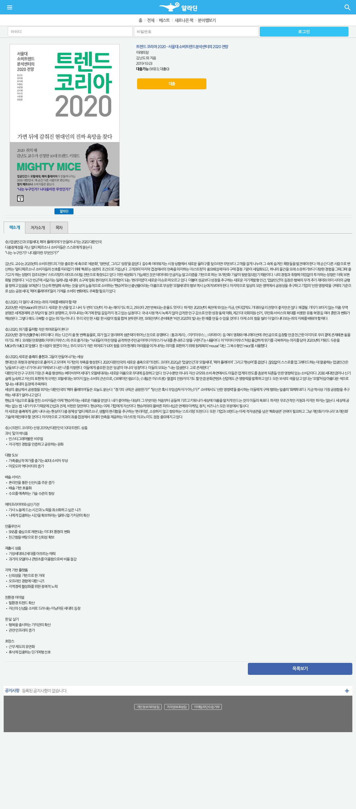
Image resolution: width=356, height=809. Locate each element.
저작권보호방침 (176, 707)
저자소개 (37, 228)
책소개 (14, 227)
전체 (150, 20)
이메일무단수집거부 (206, 707)
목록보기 (300, 669)
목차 (59, 228)
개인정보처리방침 (148, 707)
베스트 (164, 20)
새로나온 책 (184, 20)
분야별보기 (207, 20)
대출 (172, 84)
